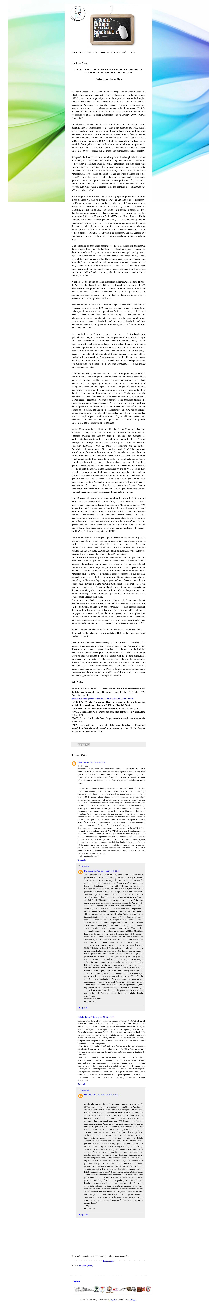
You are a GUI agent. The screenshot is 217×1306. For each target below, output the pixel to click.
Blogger (133, 1299)
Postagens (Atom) (86, 1265)
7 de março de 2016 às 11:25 (108, 870)
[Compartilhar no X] (84, 744)
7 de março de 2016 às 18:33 (102, 1017)
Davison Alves (90, 870)
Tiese (80, 762)
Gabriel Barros (84, 1016)
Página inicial (108, 1260)
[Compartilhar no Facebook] (86, 744)
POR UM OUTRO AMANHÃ (113, 52)
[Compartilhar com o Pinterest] (88, 744)
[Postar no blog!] (81, 744)
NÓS (133, 52)
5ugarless (113, 1299)
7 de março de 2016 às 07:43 (94, 762)
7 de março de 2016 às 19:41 (108, 1094)
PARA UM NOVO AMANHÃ (84, 52)
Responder (82, 860)
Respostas (85, 865)
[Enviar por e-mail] (79, 744)
